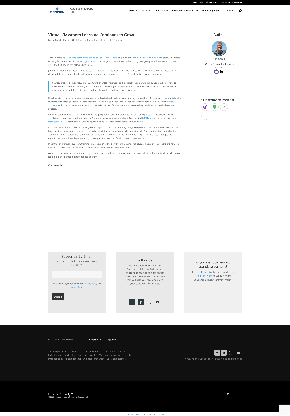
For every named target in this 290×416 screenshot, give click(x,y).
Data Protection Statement (228, 358)
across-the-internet (95, 70)
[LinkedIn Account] (221, 71)
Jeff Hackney (148, 118)
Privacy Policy (190, 358)
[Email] (216, 71)
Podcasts (231, 10)
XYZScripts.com (158, 414)
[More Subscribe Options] (205, 116)
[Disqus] (119, 205)
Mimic (68, 105)
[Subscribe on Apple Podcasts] (205, 107)
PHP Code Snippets (133, 414)
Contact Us (237, 2)
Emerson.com (197, 2)
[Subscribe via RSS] (224, 107)
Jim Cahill (56, 40)
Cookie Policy (206, 358)
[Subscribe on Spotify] (215, 107)
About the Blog (212, 2)
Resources (225, 2)
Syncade (52, 105)
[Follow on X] (149, 302)
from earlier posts (57, 121)
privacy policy (91, 283)
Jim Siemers (92, 61)
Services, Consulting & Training (93, 40)
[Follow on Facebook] (132, 302)
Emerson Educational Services (147, 57)
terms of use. (77, 287)
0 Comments (118, 40)
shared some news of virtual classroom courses (93, 57)
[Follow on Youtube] (158, 302)
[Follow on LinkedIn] (141, 302)
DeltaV (170, 101)
